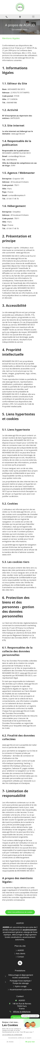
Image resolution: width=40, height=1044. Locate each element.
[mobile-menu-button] (33, 16)
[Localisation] (20, 16)
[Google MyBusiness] (20, 963)
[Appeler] (6, 16)
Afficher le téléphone (21, 1011)
